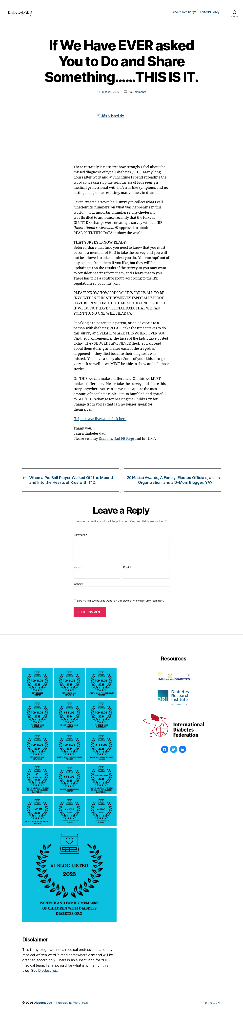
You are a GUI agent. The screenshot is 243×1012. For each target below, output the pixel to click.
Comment (80, 534)
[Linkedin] (182, 749)
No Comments (137, 92)
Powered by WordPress (72, 1002)
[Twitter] (173, 749)
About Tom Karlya (184, 12)
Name (78, 567)
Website (78, 583)
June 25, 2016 (110, 92)
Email (127, 567)
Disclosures (47, 970)
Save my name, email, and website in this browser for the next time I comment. (120, 600)
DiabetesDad (43, 1002)
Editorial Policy (209, 12)
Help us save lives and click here (100, 419)
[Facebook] (164, 749)
